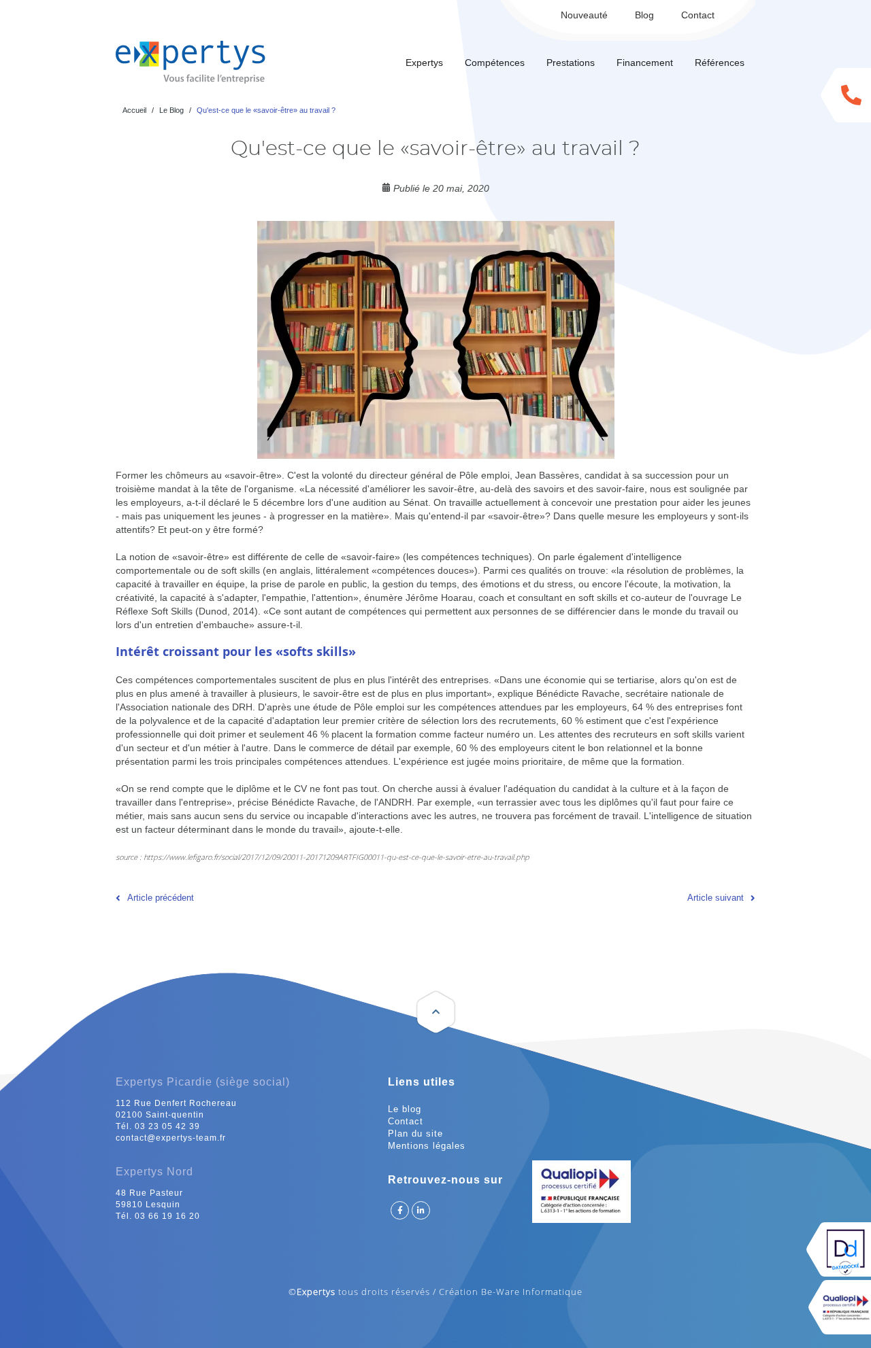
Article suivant (715, 898)
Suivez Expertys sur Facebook (400, 1210)
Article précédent (160, 898)
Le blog (404, 1109)
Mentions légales (426, 1146)
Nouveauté (584, 15)
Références (719, 62)
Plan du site (415, 1133)
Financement (645, 62)
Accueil (134, 110)
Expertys (424, 62)
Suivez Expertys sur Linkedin (421, 1210)
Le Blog (171, 110)
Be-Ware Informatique (531, 1291)
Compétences (495, 62)
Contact (697, 15)
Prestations (570, 62)
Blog (644, 15)
